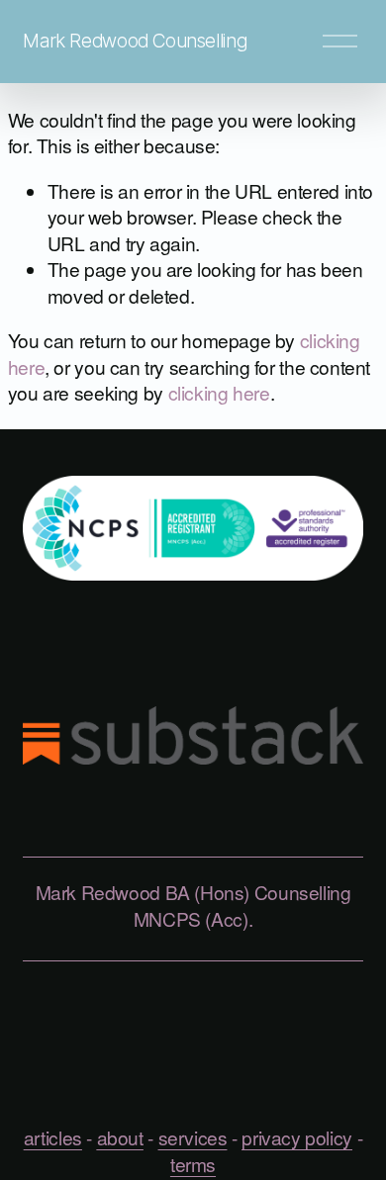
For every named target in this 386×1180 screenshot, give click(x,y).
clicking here (219, 392)
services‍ (193, 1137)
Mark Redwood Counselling (134, 40)
